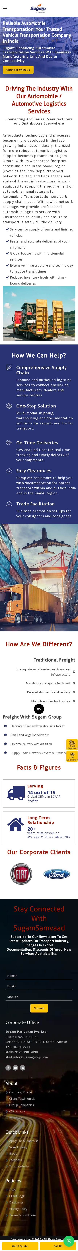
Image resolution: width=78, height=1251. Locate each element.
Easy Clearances (33, 470)
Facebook (8, 1068)
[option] (20, 871)
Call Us (58, 1246)
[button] (68, 1241)
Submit (39, 1008)
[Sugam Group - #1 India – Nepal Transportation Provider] (39, 8)
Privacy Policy (18, 1209)
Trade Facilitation (35, 504)
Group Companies (21, 1105)
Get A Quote (20, 1246)
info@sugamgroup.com (30, 1057)
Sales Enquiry (18, 1147)
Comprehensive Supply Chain (41, 370)
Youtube (15, 1068)
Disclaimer (16, 1202)
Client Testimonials (22, 1099)
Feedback (15, 1160)
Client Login (17, 1196)
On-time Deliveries (37, 442)
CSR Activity (17, 1111)
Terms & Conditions (22, 1215)
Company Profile (20, 1092)
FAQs (12, 1190)
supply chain (13, 201)
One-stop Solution (36, 406)
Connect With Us (18, 70)
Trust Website (19, 1166)
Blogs (13, 1154)
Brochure (15, 1118)
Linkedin (22, 1068)
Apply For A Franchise (23, 1141)
